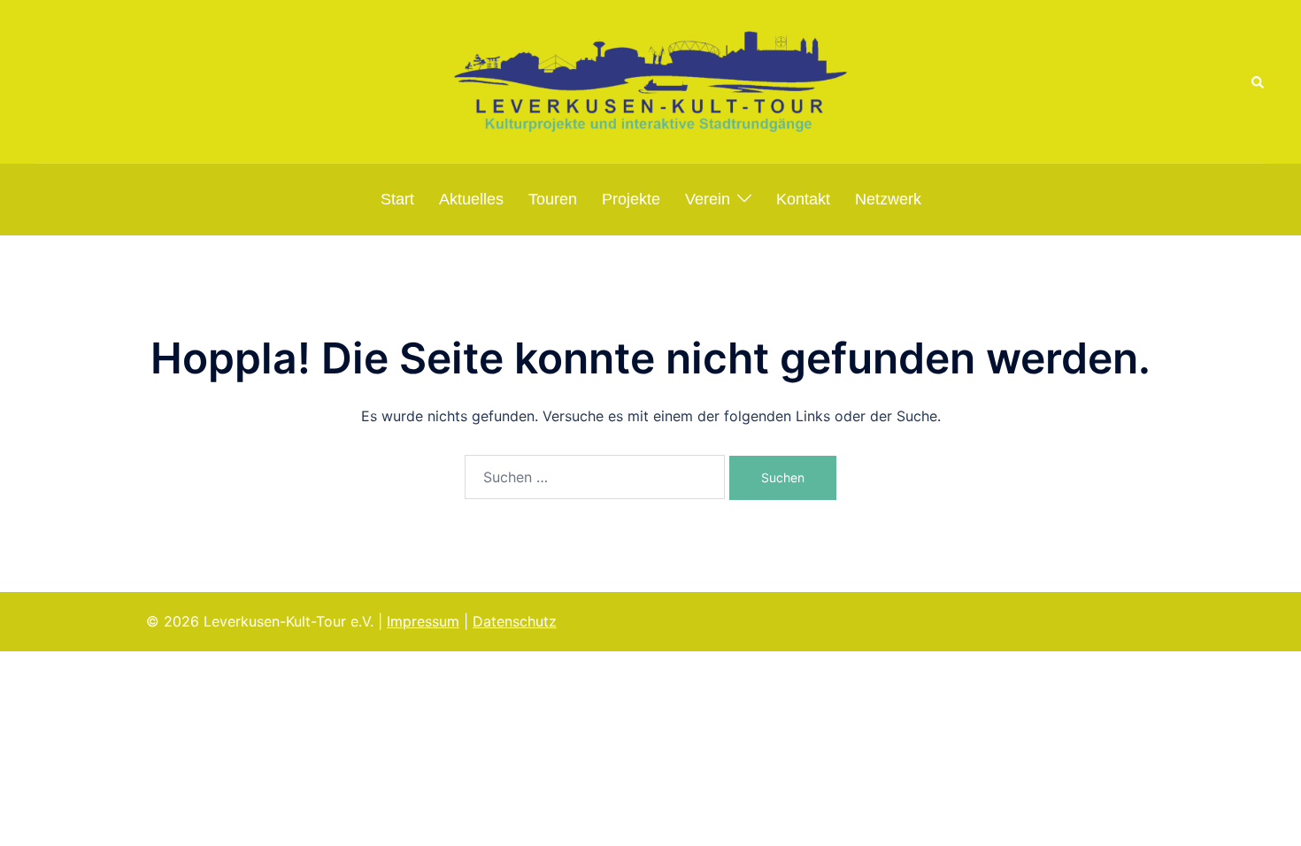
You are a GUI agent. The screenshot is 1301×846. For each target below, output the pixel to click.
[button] (1258, 81)
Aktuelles (471, 199)
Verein (707, 199)
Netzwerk (888, 199)
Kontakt (803, 199)
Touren (552, 199)
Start (397, 199)
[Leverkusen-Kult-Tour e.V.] (650, 80)
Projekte (631, 199)
